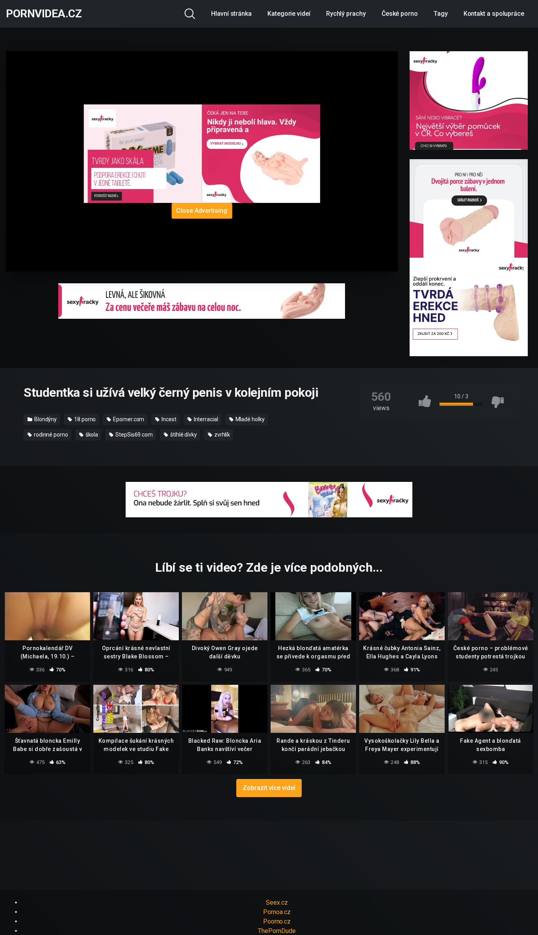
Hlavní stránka (231, 13)
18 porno (84, 419)
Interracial (205, 419)
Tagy (441, 13)
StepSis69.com (133, 434)
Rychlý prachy (346, 13)
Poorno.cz (277, 921)
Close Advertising (201, 210)
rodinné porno (50, 434)
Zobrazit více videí (269, 788)
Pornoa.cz (276, 912)
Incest (168, 419)
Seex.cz (277, 902)
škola (91, 434)
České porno (400, 13)
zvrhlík (221, 434)
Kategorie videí (288, 13)
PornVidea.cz (44, 14)
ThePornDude (276, 931)
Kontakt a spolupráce (494, 13)
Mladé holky (249, 419)
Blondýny (45, 419)
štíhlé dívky (183, 434)
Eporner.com (128, 419)
